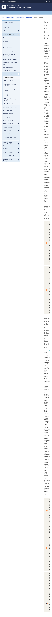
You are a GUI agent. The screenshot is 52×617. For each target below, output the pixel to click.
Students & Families (10, 17)
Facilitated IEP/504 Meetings (7, 159)
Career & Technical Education (10, 134)
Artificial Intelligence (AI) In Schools (9, 138)
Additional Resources (8, 152)
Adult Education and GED (9, 70)
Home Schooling (7, 110)
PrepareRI (5, 41)
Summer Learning (7, 47)
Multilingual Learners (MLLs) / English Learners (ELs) (9, 143)
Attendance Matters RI (8, 156)
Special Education (7, 130)
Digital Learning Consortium (11, 104)
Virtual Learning (29, 17)
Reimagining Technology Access (10, 99)
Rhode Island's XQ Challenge (10, 51)
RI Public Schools (7, 31)
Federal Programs (7, 127)
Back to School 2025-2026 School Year (10, 26)
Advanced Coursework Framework (9, 55)
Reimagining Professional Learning (10, 94)
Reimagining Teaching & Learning (10, 89)
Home (3, 17)
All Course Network (8, 67)
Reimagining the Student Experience (10, 84)
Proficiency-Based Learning (10, 59)
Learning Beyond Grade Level (10, 117)
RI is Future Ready (8, 81)
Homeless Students (8, 113)
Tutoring (5, 44)
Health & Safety (7, 149)
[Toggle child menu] (18, 31)
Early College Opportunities (10, 107)
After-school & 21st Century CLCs (10, 63)
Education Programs (20, 17)
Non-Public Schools (8, 120)
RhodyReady (6, 38)
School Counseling (8, 123)
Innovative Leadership (10, 77)
